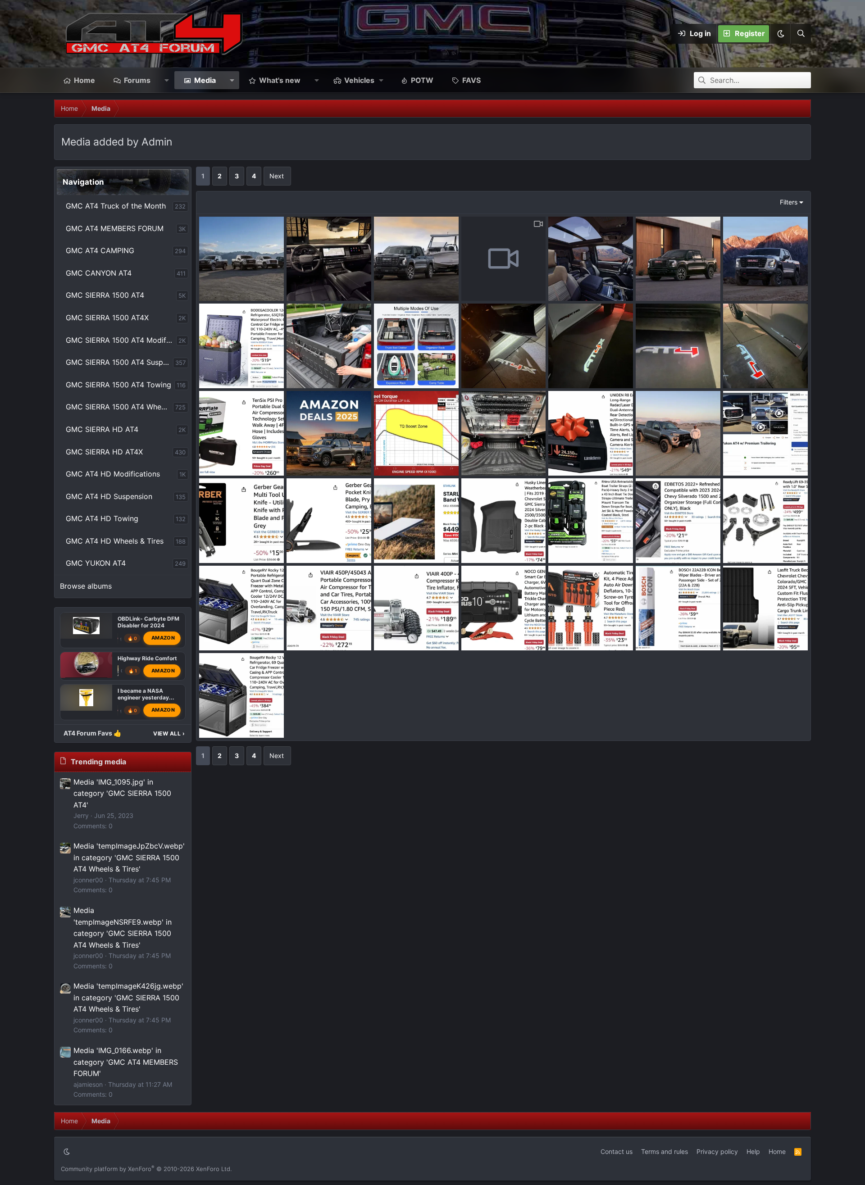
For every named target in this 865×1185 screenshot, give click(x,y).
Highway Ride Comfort (147, 657)
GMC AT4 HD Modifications (113, 473)
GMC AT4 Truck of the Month (116, 205)
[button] (780, 34)
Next (276, 176)
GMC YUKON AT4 (96, 563)
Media (205, 80)
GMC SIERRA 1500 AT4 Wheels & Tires (119, 406)
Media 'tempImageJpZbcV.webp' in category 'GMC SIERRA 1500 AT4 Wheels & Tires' (129, 857)
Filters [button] (788, 202)
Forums (137, 80)
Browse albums (86, 585)
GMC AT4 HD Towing (102, 518)
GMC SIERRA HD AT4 (102, 429)
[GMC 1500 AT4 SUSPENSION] (86, 665)
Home (84, 80)
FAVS (471, 80)
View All (169, 733)
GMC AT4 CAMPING (100, 250)
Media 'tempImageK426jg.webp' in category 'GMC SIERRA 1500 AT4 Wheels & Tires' (128, 997)
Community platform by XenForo (146, 1168)
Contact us (617, 1151)
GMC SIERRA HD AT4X (104, 451)
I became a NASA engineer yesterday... (146, 694)
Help (753, 1151)
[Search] (800, 34)
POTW (422, 80)
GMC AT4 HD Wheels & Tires (115, 540)
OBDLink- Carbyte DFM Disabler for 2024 (148, 622)
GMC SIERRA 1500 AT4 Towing (118, 384)
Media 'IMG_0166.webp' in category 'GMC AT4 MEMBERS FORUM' (125, 1062)
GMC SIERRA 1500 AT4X (107, 317)
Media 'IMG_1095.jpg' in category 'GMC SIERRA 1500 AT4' (122, 793)
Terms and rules (664, 1151)
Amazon (163, 638)
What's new (279, 80)
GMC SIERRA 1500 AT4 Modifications (121, 340)
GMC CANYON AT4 (99, 272)
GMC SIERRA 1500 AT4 (105, 295)
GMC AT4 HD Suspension (109, 496)
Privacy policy (717, 1151)
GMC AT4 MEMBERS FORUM (115, 228)
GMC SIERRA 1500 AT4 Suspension (119, 362)
